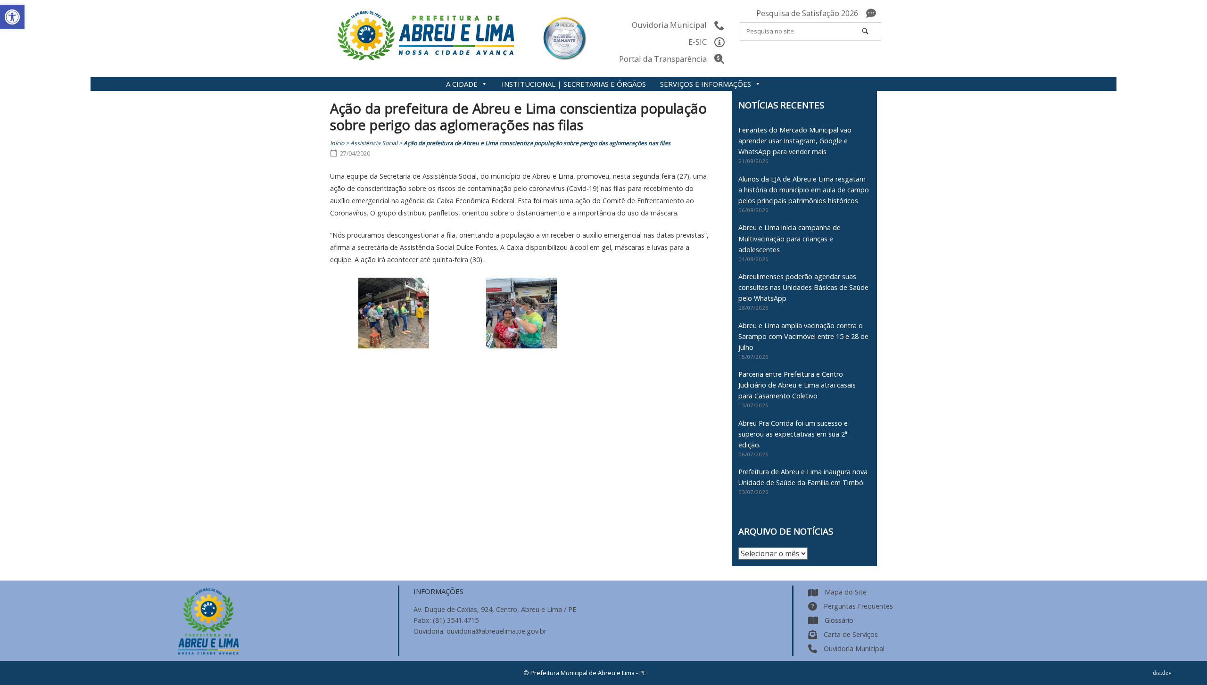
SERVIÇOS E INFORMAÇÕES (705, 84)
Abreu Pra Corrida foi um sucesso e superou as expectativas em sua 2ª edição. (793, 434)
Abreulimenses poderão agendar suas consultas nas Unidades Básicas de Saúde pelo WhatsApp (803, 287)
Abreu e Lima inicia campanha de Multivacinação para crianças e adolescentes (789, 238)
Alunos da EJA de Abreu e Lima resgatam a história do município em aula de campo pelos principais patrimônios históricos (803, 189)
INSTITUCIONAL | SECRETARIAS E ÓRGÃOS (574, 84)
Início (337, 143)
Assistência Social (373, 143)
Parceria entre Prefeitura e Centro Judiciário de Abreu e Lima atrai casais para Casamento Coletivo (797, 385)
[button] (12, 17)
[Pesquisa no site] (865, 31)
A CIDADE (462, 84)
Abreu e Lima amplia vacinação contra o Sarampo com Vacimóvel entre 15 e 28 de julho (803, 336)
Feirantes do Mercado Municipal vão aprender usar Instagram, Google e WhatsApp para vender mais (795, 140)
